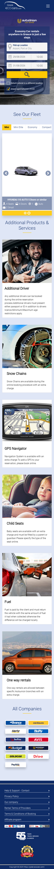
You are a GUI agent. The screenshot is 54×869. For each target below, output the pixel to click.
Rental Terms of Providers (17, 808)
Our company (11, 802)
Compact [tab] (46, 127)
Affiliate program (12, 819)
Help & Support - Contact (16, 790)
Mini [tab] (6, 127)
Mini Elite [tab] (18, 127)
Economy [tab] (32, 127)
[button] (6, 173)
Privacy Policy (11, 796)
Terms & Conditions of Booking (20, 813)
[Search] (27, 74)
